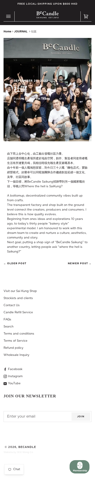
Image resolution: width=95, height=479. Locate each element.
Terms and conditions (19, 333)
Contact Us (12, 305)
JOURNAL (20, 31)
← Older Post (15, 263)
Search (8, 326)
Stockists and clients (18, 298)
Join (80, 416)
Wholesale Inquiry (16, 355)
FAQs (7, 319)
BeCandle (27, 447)
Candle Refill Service (18, 312)
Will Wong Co (25, 452)
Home (7, 31)
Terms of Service (15, 340)
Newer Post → (79, 263)
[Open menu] (9, 16)
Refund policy (13, 347)
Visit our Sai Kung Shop (20, 291)
